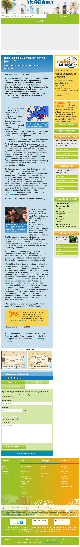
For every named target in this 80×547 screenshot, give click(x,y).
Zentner (58, 208)
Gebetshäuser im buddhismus (66, 226)
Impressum (5, 508)
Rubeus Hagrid (62, 149)
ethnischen (38, 154)
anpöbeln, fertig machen (65, 180)
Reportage (17, 53)
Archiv (24, 53)
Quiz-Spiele (63, 473)
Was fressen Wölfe (62, 203)
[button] (63, 16)
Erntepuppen (60, 214)
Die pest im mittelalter (63, 224)
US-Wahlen (43, 466)
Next (49, 360)
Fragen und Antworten (26, 496)
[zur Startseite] (40, 3)
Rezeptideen (64, 481)
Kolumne (23, 473)
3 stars (10, 417)
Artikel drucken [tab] (37, 382)
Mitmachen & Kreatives (66, 468)
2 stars (6, 417)
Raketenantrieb (61, 211)
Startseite (5, 461)
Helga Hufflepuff (62, 157)
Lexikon (23, 468)
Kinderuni (23, 491)
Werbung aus (67, 131)
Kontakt (3, 466)
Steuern (24, 279)
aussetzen (60, 188)
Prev (3, 360)
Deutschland (44, 468)
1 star (3, 417)
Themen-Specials (6, 468)
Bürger (12, 194)
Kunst (22, 486)
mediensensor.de (64, 80)
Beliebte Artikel (5, 473)
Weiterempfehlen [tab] (13, 386)
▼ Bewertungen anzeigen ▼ (27, 453)
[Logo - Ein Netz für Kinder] (18, 522)
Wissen (23, 461)
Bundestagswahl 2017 (26, 466)
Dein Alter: (5, 407)
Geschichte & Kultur (25, 471)
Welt (42, 471)
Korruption (10, 152)
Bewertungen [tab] (12, 382)
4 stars (13, 417)
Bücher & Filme (64, 471)
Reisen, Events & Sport (66, 486)
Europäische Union (16, 108)
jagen (59, 245)
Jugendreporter (64, 478)
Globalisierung (24, 283)
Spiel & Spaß (66, 461)
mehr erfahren (66, 125)
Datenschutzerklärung (19, 508)
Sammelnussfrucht (62, 206)
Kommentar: (6, 422)
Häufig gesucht (5, 471)
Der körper (59, 216)
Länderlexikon (24, 493)
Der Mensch (60, 219)
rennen (59, 249)
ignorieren (60, 176)
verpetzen (60, 184)
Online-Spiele (64, 466)
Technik (23, 488)
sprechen (60, 253)
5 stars (17, 417)
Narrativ (58, 221)
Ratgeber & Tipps (25, 481)
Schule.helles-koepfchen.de (51, 542)
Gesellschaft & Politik (26, 478)
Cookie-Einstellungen (45, 508)
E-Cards (63, 488)
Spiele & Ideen (64, 476)
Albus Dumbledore (63, 153)
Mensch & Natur (25, 476)
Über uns (32, 508)
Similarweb (32, 514)
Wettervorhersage (45, 473)
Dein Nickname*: (7, 400)
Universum (23, 483)
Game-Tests (64, 483)
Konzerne (9, 285)
